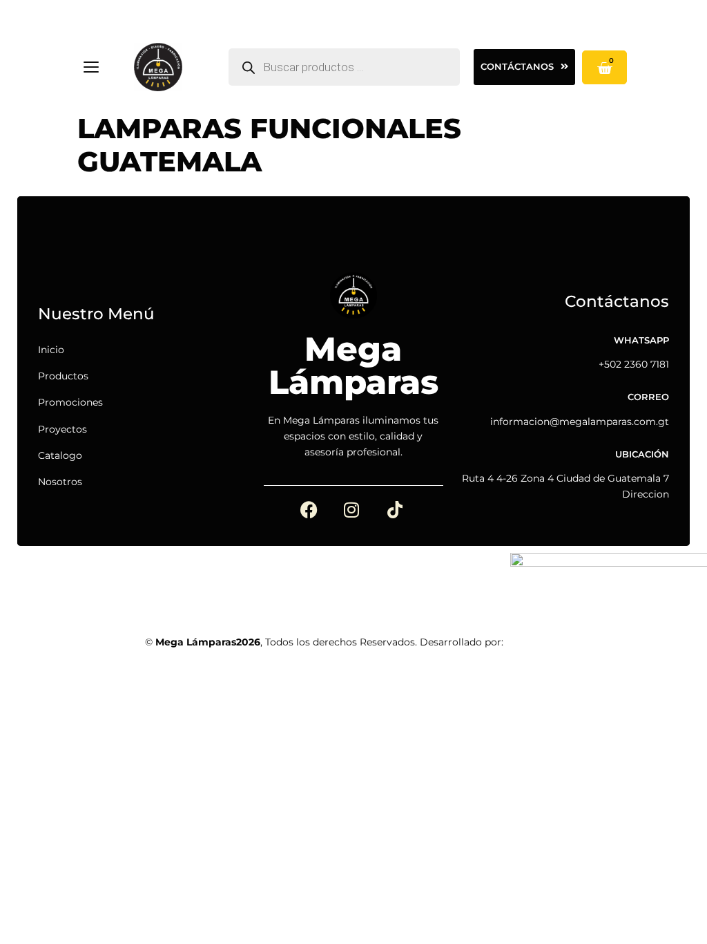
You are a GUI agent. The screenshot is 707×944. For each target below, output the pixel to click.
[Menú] (91, 67)
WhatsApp (641, 340)
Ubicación (642, 454)
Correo (648, 397)
